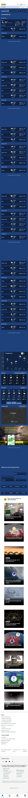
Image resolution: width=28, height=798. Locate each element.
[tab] (22, 353)
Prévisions (22, 7)
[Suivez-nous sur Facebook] (3, 761)
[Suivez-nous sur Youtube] (9, 761)
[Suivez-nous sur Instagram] (6, 761)
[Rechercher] (18, 4)
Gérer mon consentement (7, 725)
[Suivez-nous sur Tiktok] (12, 761)
